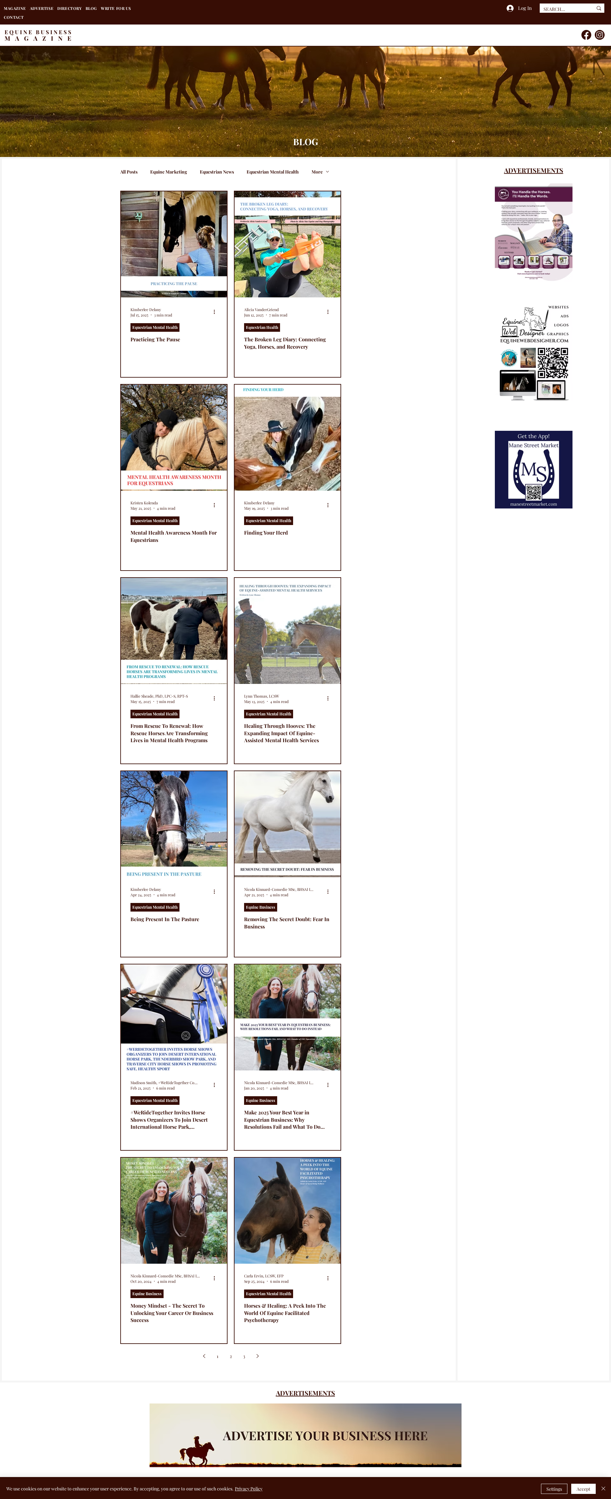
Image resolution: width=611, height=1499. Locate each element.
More (317, 171)
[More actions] (216, 312)
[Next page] (257, 1356)
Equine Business (260, 907)
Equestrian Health (262, 327)
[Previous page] (204, 1356)
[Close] (603, 1489)
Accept (583, 1489)
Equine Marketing (168, 171)
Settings (554, 1489)
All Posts (128, 171)
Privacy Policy (249, 1489)
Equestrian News (217, 171)
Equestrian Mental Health (273, 171)
